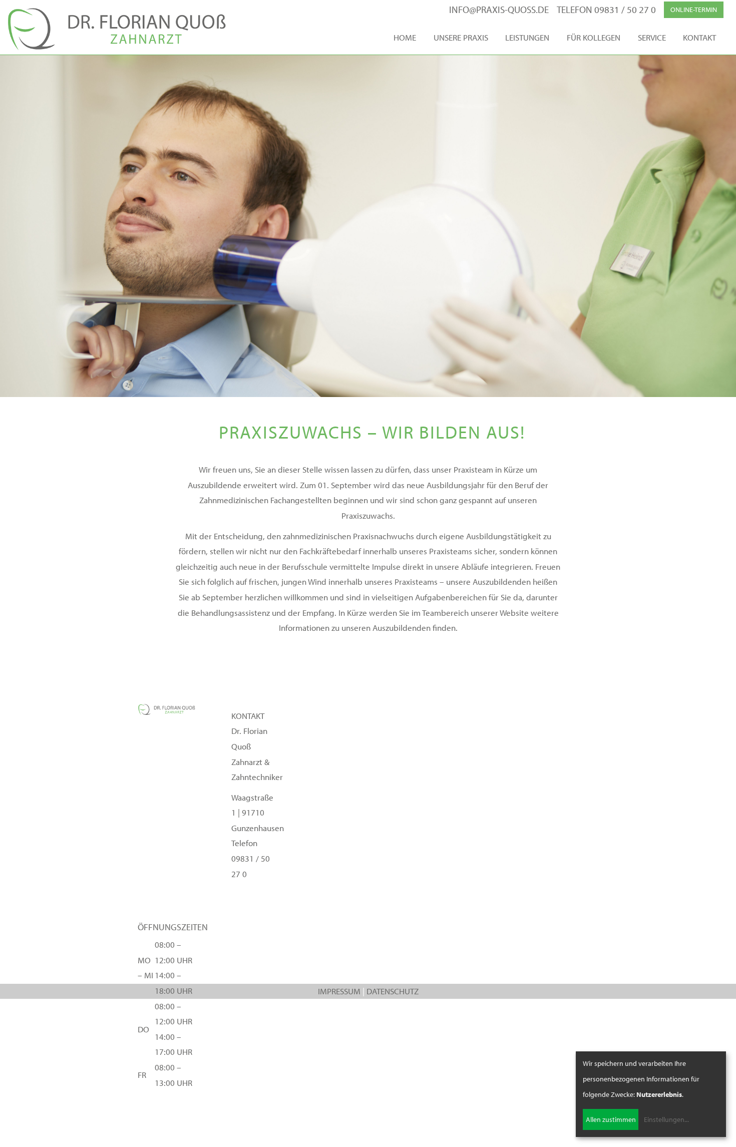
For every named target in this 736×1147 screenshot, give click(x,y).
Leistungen (527, 37)
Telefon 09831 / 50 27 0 (606, 10)
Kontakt (699, 37)
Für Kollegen (593, 37)
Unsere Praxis (461, 37)
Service (652, 37)
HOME (405, 37)
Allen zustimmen (611, 1119)
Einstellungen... (666, 1119)
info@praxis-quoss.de (499, 10)
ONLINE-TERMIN (693, 9)
